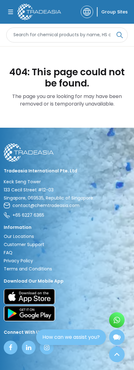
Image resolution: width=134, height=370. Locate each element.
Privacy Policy (18, 261)
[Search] (119, 35)
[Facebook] (10, 347)
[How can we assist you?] (117, 337)
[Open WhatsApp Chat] (117, 320)
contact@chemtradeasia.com (45, 205)
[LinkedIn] (29, 347)
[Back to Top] (117, 354)
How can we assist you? (71, 337)
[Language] (87, 12)
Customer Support (24, 244)
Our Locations (19, 236)
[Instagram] (47, 347)
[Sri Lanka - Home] (39, 12)
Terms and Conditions (28, 269)
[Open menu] (10, 11)
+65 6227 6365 (28, 215)
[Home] (67, 152)
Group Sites (114, 12)
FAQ (8, 252)
